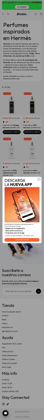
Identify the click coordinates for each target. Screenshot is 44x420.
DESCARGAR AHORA (22, 240)
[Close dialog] (39, 179)
